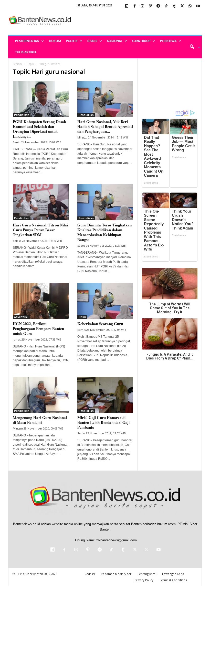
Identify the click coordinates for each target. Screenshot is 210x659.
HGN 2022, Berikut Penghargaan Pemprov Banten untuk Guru (38, 328)
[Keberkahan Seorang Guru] (105, 301)
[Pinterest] (150, 6)
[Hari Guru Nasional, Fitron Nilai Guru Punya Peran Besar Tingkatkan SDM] (41, 202)
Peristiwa (168, 41)
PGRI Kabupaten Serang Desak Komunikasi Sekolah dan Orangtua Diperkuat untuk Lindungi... (39, 129)
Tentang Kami (146, 574)
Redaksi (90, 574)
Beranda (18, 64)
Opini (82, 317)
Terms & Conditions (173, 580)
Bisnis (92, 41)
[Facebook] (134, 6)
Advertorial (21, 317)
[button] (193, 47)
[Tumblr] (174, 6)
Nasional (114, 41)
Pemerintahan (27, 41)
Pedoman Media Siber (116, 574)
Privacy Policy (143, 580)
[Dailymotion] (126, 6)
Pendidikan (21, 115)
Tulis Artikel (26, 52)
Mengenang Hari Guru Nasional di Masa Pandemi (40, 420)
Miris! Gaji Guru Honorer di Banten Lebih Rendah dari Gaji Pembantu (103, 422)
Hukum (55, 41)
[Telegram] (158, 6)
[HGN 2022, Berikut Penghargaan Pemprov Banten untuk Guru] (41, 301)
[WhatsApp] (190, 6)
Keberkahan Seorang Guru (100, 323)
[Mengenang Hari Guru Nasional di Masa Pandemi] (41, 395)
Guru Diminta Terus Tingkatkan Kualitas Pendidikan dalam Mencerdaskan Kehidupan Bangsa (104, 232)
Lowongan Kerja (173, 574)
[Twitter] (182, 6)
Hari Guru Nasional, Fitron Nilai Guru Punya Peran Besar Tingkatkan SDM (40, 229)
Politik (72, 41)
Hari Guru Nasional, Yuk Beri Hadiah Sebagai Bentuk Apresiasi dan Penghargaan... (105, 126)
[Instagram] (142, 6)
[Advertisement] (137, 21)
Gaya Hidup (141, 41)
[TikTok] (166, 6)
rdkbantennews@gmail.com (116, 540)
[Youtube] (198, 6)
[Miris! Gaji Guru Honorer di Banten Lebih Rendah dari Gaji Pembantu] (105, 395)
